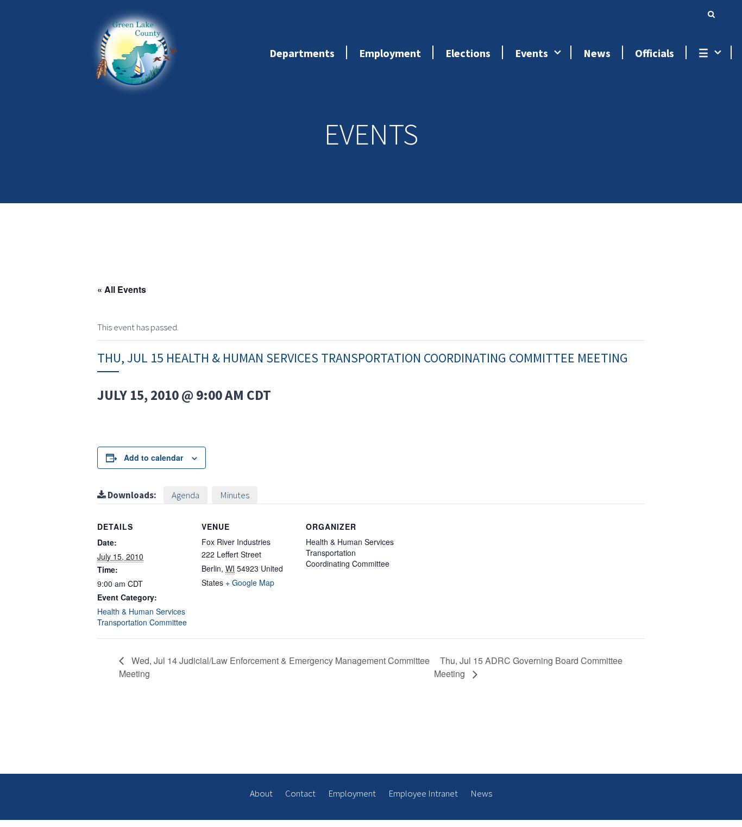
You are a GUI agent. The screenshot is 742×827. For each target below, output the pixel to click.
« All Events (121, 289)
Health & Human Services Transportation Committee (142, 617)
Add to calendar (153, 457)
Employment (352, 793)
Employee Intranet (423, 793)
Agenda (185, 495)
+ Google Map (249, 582)
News (481, 793)
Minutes (234, 495)
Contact (300, 793)
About (261, 793)
